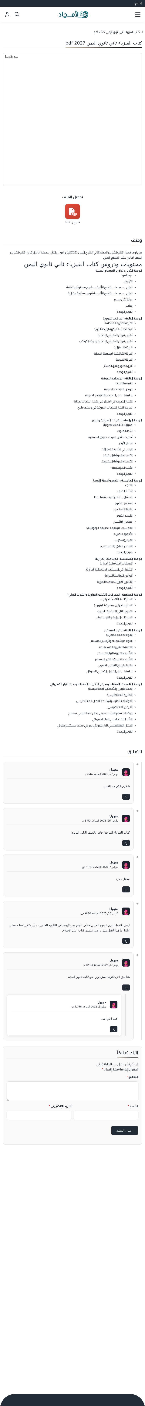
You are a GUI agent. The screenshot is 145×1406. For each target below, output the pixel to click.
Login (7, 14)
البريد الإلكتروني (60, 1106)
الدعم (138, 3)
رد (126, 796)
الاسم (133, 1106)
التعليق (132, 1076)
